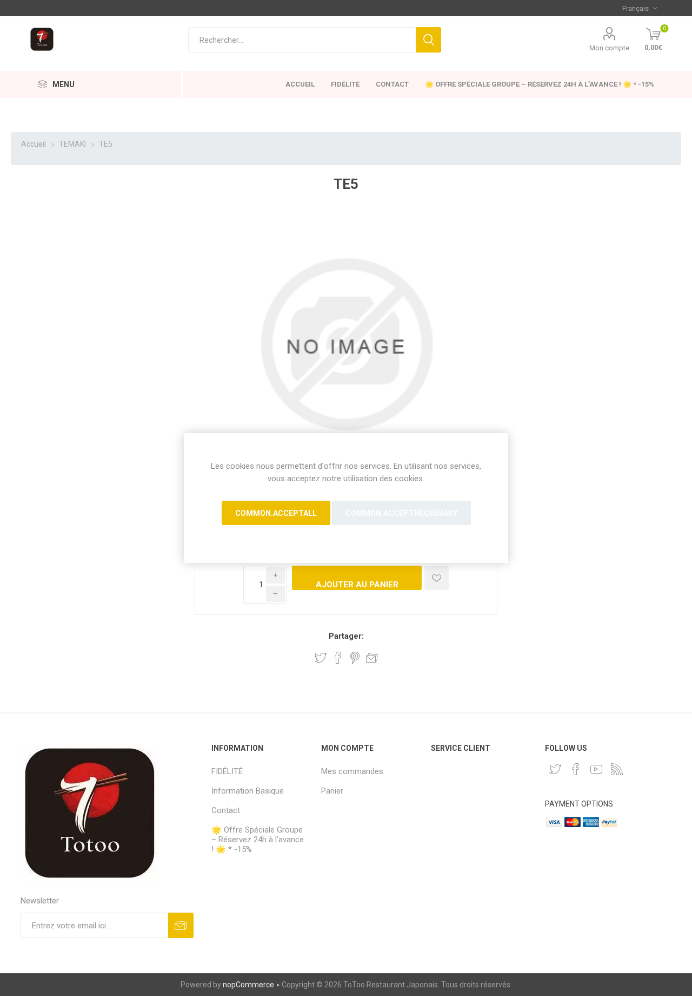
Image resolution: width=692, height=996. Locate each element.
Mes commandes (352, 771)
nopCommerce (248, 984)
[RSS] (617, 769)
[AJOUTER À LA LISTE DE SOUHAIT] (436, 578)
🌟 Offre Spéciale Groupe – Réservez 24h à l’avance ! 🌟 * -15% (539, 84)
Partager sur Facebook (338, 658)
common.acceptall (276, 513)
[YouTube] (596, 769)
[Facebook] (575, 769)
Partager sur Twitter (321, 658)
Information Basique (247, 791)
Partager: (346, 636)
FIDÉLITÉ (345, 84)
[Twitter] (555, 769)
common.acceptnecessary (401, 513)
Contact (392, 84)
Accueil (300, 84)
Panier (332, 791)
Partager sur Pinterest (355, 658)
